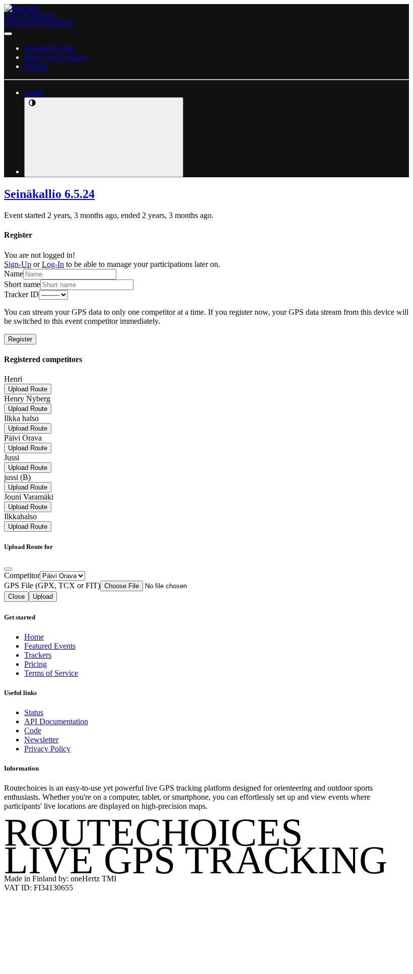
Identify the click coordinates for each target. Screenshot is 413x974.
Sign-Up (17, 264)
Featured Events (50, 48)
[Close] (8, 569)
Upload (43, 596)
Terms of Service (51, 673)
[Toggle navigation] (8, 33)
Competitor (22, 575)
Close (16, 596)
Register (20, 339)
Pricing (35, 66)
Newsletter (41, 739)
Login (33, 92)
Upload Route (27, 389)
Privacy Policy (47, 748)
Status (33, 712)
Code (32, 730)
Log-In (53, 264)
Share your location (55, 57)
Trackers (37, 655)
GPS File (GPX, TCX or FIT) (52, 585)
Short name (22, 284)
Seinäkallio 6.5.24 (49, 193)
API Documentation (56, 721)
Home (34, 637)
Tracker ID (21, 294)
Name (13, 273)
